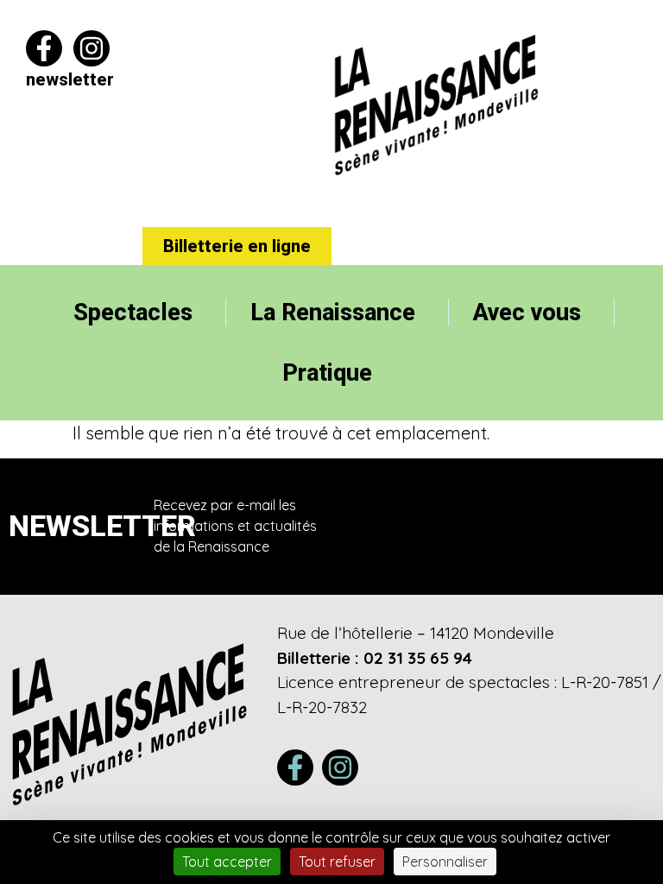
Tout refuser (337, 861)
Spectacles (133, 312)
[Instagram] (91, 48)
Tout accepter (227, 861)
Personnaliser (445, 861)
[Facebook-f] (44, 48)
